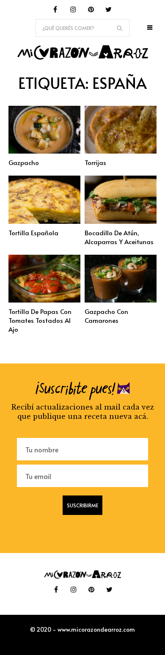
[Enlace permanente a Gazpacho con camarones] (121, 300)
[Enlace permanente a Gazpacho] (44, 151)
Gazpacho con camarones (106, 316)
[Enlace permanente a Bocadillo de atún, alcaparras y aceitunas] (121, 221)
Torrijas (95, 162)
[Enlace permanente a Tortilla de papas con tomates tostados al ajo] (44, 300)
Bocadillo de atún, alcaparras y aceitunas (119, 237)
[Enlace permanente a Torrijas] (121, 151)
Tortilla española (33, 232)
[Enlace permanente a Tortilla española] (44, 221)
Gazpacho (23, 162)
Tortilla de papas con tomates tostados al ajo (40, 320)
